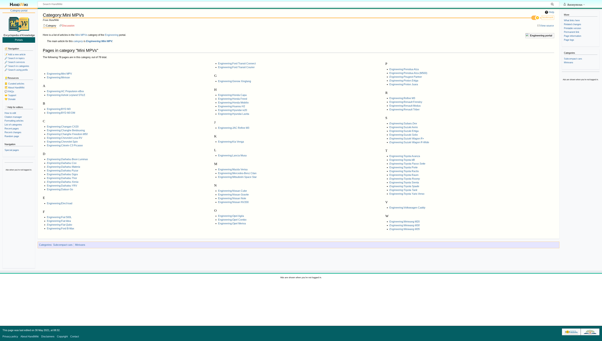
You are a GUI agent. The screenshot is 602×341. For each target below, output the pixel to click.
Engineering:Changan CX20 (63, 126)
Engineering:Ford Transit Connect (237, 63)
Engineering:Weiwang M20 (404, 221)
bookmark (547, 17)
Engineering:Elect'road (59, 203)
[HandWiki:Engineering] (527, 35)
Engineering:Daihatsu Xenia (62, 182)
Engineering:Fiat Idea (59, 221)
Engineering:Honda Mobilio (233, 102)
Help (551, 12)
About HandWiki (30, 336)
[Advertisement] (19, 220)
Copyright (62, 336)
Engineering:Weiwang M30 (404, 225)
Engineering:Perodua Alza (404, 69)
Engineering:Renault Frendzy (405, 102)
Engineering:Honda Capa (232, 95)
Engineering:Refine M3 (402, 98)
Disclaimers (47, 336)
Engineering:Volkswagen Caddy (407, 207)
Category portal (18, 10)
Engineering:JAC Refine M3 (233, 128)
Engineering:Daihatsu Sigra (62, 174)
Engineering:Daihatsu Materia (63, 166)
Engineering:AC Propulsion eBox (65, 91)
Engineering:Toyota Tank (403, 190)
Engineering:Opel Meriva (232, 223)
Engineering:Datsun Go (60, 189)
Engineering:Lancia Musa (232, 155)
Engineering (112, 35)
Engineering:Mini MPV (99, 41)
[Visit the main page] (19, 24)
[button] (539, 35)
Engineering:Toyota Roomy (404, 178)
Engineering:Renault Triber (404, 109)
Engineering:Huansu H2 (231, 106)
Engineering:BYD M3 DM (61, 112)
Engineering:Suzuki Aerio (403, 127)
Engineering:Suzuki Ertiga (404, 131)
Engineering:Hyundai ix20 (232, 110)
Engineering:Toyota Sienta (404, 182)
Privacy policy (10, 336)
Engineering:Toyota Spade (404, 186)
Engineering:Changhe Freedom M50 (67, 134)
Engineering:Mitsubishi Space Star (237, 177)
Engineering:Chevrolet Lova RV (64, 138)
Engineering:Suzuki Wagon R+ (406, 138)
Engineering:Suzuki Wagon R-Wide (409, 142)
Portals (19, 39)
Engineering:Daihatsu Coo (62, 163)
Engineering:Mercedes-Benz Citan (237, 173)
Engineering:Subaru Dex (403, 123)
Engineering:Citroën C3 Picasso (65, 145)
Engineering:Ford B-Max (60, 228)
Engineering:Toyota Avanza (404, 156)
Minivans (80, 245)
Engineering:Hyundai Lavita (233, 114)
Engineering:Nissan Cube (232, 190)
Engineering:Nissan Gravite (233, 194)
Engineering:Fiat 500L (59, 217)
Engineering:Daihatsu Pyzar (62, 170)
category (78, 41)
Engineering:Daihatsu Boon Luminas (67, 159)
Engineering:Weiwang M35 (404, 229)
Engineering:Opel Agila (231, 216)
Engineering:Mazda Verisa (233, 169)
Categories (45, 245)
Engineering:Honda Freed (232, 98)
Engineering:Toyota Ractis (404, 171)
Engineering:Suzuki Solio (403, 134)
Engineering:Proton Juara (403, 84)
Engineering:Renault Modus (405, 105)
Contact (74, 336)
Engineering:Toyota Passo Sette (407, 163)
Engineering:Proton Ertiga (403, 80)
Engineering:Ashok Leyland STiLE (66, 95)
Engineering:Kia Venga (231, 141)
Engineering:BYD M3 (59, 109)
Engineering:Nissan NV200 (233, 202)
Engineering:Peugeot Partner (405, 77)
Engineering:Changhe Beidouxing (66, 130)
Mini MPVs (81, 35)
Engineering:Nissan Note (232, 198)
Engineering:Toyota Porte (403, 167)
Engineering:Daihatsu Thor (62, 178)
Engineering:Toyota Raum (403, 175)
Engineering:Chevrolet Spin (62, 141)
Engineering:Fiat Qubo (59, 224)
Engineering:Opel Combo (232, 219)
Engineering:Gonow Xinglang (234, 81)
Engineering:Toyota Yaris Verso (406, 193)
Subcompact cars (62, 245)
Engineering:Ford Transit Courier (236, 67)
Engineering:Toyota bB (402, 160)
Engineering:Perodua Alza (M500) (408, 73)
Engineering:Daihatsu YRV (62, 185)
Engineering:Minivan (58, 77)
